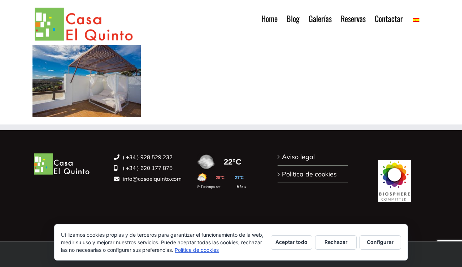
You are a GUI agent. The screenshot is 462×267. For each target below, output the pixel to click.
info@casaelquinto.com (151, 178)
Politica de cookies (309, 174)
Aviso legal (298, 157)
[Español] (416, 18)
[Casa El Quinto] (394, 177)
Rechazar (336, 242)
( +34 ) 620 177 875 (147, 168)
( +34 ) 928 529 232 (147, 157)
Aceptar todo (291, 242)
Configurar (380, 242)
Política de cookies (197, 250)
